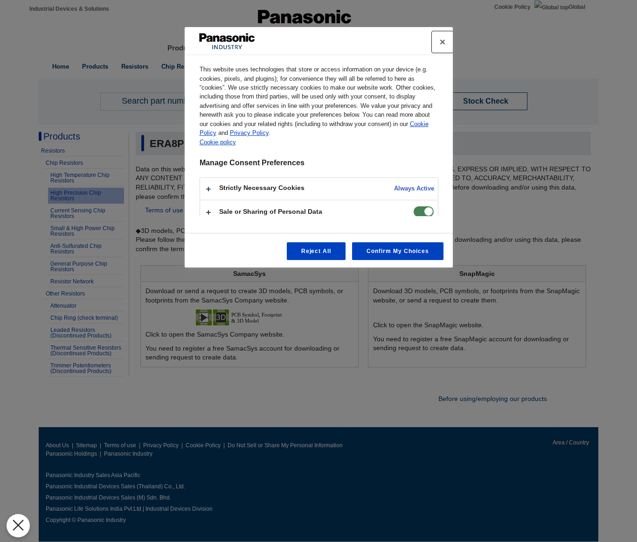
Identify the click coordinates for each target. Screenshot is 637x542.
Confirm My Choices (398, 251)
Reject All (316, 251)
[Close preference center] (442, 42)
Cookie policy (218, 142)
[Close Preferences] (18, 525)
